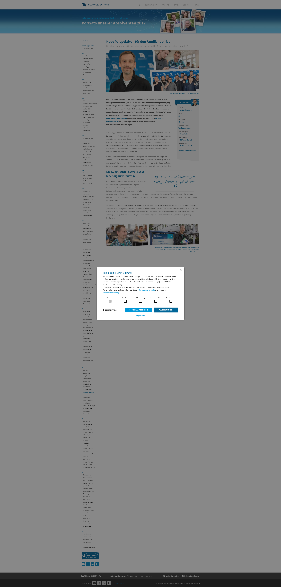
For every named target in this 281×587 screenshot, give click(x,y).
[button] (109, 310)
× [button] (181, 270)
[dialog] (140, 293)
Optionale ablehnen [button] (138, 310)
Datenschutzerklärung (111, 293)
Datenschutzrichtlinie (147, 290)
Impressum (140, 316)
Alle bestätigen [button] (166, 310)
